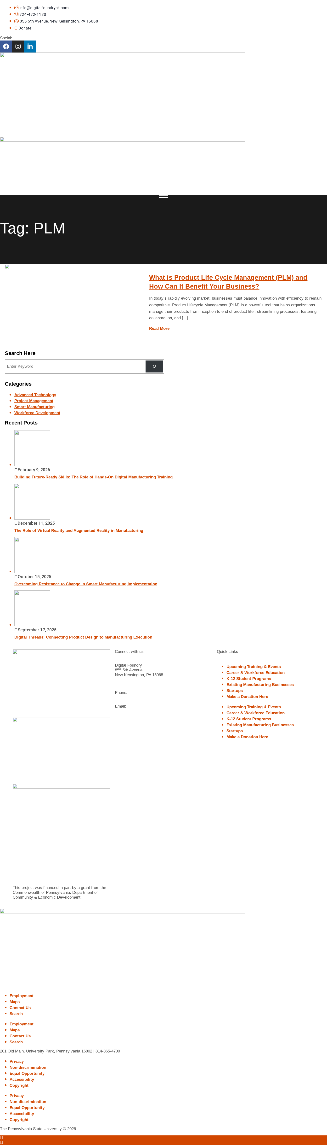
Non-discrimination (28, 1067)
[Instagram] (18, 46)
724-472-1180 (141, 692)
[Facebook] (6, 46)
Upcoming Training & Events (253, 666)
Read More (159, 328)
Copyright (19, 1085)
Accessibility (22, 1079)
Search (16, 1013)
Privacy (17, 1061)
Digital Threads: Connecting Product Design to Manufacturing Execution (83, 637)
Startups (234, 690)
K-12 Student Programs (248, 678)
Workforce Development (37, 413)
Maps (15, 1002)
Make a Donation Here (247, 696)
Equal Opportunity (27, 1073)
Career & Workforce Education (255, 672)
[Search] (154, 366)
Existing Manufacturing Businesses (260, 684)
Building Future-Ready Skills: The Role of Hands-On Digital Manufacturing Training (93, 477)
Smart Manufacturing (34, 407)
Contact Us (20, 1008)
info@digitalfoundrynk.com (153, 706)
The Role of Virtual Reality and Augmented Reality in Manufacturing (78, 530)
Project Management (33, 401)
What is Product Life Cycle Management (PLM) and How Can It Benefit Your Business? (228, 282)
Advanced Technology (35, 395)
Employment (22, 996)
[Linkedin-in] (30, 46)
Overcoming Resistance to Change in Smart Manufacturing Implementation (85, 584)
